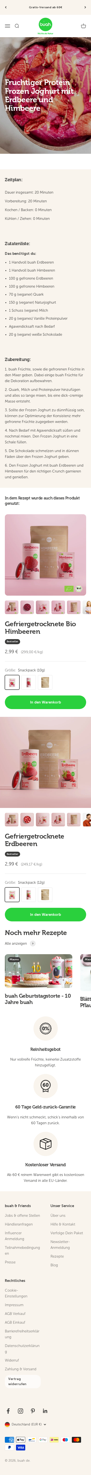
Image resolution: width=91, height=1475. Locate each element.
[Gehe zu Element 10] (27, 608)
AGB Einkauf (15, 1322)
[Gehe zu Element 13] (74, 608)
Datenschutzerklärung (22, 1349)
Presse (10, 1262)
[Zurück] (6, 7)
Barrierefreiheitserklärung (22, 1334)
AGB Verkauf (15, 1314)
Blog (54, 1265)
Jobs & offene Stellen (22, 1216)
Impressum (14, 1305)
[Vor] (85, 7)
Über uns (58, 1216)
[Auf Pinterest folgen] (33, 1411)
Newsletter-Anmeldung (60, 1245)
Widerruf (12, 1360)
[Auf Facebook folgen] (8, 1411)
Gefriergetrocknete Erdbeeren (34, 840)
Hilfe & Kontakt (62, 1224)
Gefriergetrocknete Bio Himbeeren (40, 627)
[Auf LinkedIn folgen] (45, 1411)
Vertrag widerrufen (17, 1381)
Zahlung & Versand (20, 1369)
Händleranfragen (19, 1224)
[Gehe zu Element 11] (43, 608)
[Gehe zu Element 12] (58, 608)
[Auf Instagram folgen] (20, 1411)
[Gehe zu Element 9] (11, 608)
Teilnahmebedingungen (22, 1250)
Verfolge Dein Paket (66, 1233)
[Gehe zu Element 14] (74, 820)
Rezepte (57, 1256)
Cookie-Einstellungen (16, 1293)
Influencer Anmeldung (14, 1236)
